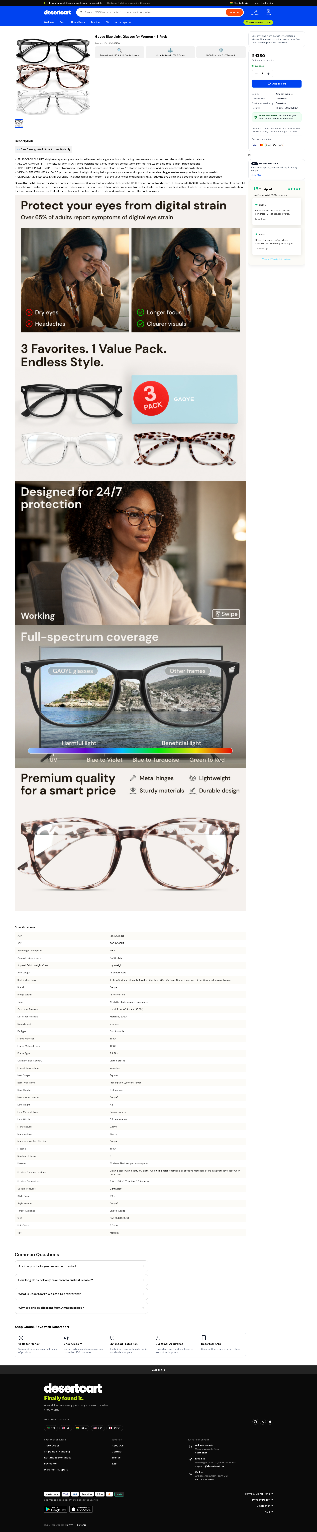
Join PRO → (257, 175)
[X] (263, 1422)
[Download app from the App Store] (81, 1509)
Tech (62, 22)
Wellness (49, 22)
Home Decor (78, 22)
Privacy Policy (262, 1499)
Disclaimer (265, 1505)
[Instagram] (255, 1422)
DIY (107, 22)
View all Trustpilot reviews (276, 259)
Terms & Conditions (259, 1493)
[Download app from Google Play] (55, 1509)
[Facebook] (270, 1422)
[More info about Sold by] (292, 93)
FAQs (268, 1511)
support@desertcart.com (210, 1466)
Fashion (95, 22)
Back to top (158, 1369)
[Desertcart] (57, 12)
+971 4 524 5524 (204, 1479)
